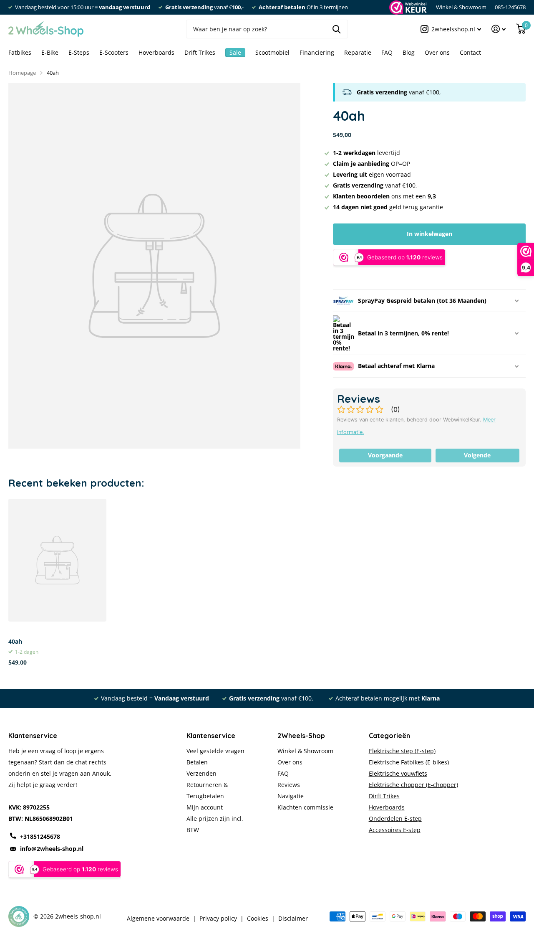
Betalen (197, 762)
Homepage (22, 72)
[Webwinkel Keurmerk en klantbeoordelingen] (407, 7)
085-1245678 (510, 7)
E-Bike (49, 52)
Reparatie (357, 52)
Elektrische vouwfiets (398, 773)
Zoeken (336, 29)
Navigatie (290, 796)
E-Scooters (113, 52)
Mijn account (204, 807)
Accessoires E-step (395, 830)
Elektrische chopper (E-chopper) (413, 785)
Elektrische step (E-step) (402, 751)
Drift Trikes (199, 52)
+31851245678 (40, 836)
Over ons (437, 52)
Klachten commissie (305, 807)
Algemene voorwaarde (158, 918)
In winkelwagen (429, 234)
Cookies (257, 918)
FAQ (387, 52)
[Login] (498, 29)
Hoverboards (156, 52)
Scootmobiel (272, 52)
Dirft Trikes (384, 796)
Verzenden (201, 773)
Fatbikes (19, 52)
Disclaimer (293, 918)
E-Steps (78, 52)
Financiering (317, 52)
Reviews (288, 785)
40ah (15, 641)
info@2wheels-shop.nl (51, 849)
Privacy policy (218, 918)
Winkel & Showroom (461, 7)
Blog (409, 52)
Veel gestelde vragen (215, 751)
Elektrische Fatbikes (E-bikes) (409, 762)
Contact (470, 52)
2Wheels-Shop (301, 735)
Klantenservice (210, 735)
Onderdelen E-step (395, 818)
